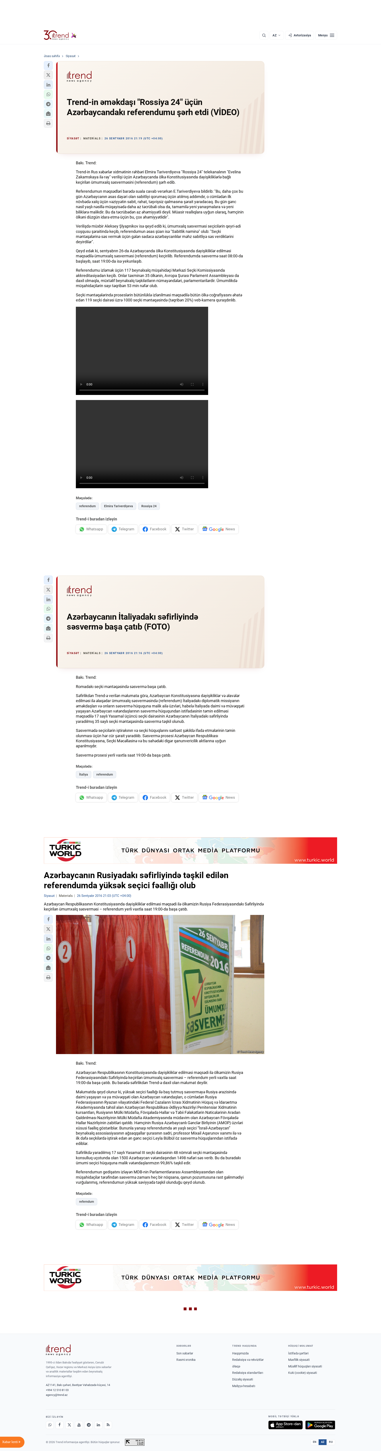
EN (314, 1442)
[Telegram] (89, 1425)
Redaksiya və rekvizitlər (248, 1359)
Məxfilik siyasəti (299, 1359)
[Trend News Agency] (58, 1350)
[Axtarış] (264, 35)
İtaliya (83, 774)
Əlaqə (236, 1366)
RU (331, 1442)
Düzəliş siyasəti (242, 1379)
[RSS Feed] (108, 1425)
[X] (69, 1425)
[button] (48, 65)
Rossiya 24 (149, 506)
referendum (87, 506)
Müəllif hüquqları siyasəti (305, 1366)
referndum (86, 1201)
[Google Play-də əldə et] (320, 1425)
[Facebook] (60, 1425)
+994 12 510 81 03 (57, 1390)
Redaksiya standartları (247, 1372)
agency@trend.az (56, 1395)
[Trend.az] (60, 35)
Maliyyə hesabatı (243, 1386)
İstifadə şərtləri (298, 1353)
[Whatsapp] (50, 1425)
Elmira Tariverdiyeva (118, 506)
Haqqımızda (240, 1353)
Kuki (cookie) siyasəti (302, 1372)
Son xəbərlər (184, 1353)
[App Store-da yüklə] (285, 1425)
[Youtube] (79, 1425)
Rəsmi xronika (186, 1359)
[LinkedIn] (98, 1425)
